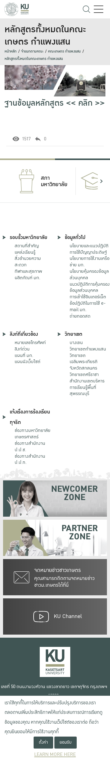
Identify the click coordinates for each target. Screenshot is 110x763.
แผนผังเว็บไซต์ (27, 361)
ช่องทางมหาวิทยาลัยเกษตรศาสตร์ (32, 433)
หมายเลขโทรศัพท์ (30, 342)
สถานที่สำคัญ (27, 245)
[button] (8, 181)
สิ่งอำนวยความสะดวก (28, 261)
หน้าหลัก (10, 51)
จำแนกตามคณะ (32, 51)
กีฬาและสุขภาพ (28, 271)
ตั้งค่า (43, 742)
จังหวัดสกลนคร (83, 362)
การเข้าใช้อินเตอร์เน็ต (88, 296)
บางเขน (76, 342)
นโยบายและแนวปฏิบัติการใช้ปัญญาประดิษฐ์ (89, 249)
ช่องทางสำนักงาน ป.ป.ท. (30, 459)
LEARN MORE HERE (55, 754)
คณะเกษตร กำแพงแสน (64, 51)
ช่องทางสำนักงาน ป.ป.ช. (30, 446)
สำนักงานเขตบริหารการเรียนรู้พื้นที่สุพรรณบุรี (87, 387)
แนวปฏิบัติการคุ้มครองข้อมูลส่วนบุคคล (90, 287)
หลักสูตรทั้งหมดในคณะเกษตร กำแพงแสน (34, 59)
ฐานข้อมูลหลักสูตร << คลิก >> (55, 103)
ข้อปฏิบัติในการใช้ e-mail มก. (88, 306)
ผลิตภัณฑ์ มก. (27, 277)
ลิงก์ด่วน (22, 349)
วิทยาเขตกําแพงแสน (88, 349)
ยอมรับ (66, 742)
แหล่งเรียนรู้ (25, 252)
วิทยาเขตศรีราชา (84, 374)
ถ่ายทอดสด (80, 316)
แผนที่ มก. (24, 355)
